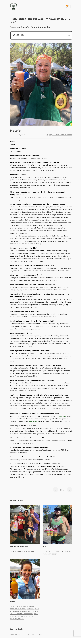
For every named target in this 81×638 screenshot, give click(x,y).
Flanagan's (47, 554)
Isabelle (34, 611)
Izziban (55, 554)
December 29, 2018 (17, 135)
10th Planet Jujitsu (52, 551)
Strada (21, 619)
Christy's (30, 609)
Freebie (16, 611)
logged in (23, 634)
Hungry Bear (18, 551)
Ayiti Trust (17, 606)
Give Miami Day (25, 611)
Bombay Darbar (27, 606)
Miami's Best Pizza (26, 614)
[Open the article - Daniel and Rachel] (25, 524)
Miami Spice (14, 614)
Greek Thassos (66, 135)
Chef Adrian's (66, 551)
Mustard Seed (29, 551)
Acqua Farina (54, 135)
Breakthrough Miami (18, 609)
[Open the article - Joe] (57, 524)
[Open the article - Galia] (25, 578)
